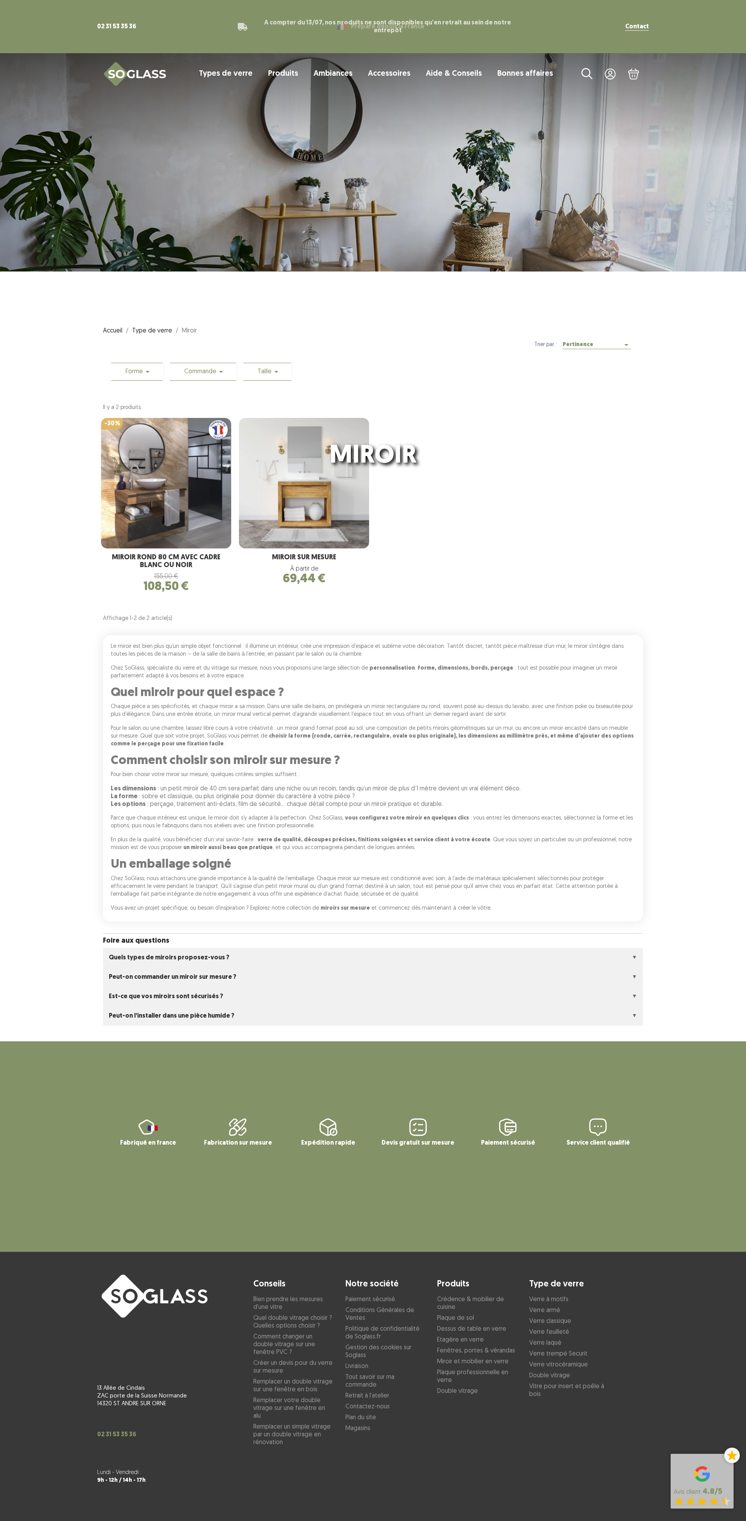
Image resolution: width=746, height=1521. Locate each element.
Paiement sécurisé (370, 1300)
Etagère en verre (460, 1340)
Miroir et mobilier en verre (473, 1362)
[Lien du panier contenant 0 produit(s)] (633, 74)
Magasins (357, 1428)
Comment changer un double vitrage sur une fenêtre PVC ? (284, 1345)
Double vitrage (457, 1391)
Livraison (356, 1366)
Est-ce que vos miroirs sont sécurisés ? (166, 997)
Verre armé (544, 1310)
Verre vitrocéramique (558, 1365)
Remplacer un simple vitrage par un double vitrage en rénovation (292, 1435)
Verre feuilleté (549, 1332)
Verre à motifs (548, 1300)
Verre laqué (545, 1343)
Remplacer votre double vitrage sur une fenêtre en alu (289, 1408)
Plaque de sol (455, 1318)
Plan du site (360, 1418)
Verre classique (550, 1321)
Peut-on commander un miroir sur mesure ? (172, 977)
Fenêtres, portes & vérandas (476, 1351)
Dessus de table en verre (471, 1329)
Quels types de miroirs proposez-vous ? (169, 958)
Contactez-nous (367, 1407)
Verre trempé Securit (558, 1354)
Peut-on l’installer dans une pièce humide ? (171, 1016)
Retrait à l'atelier (367, 1396)
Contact (637, 27)
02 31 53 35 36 (116, 27)
